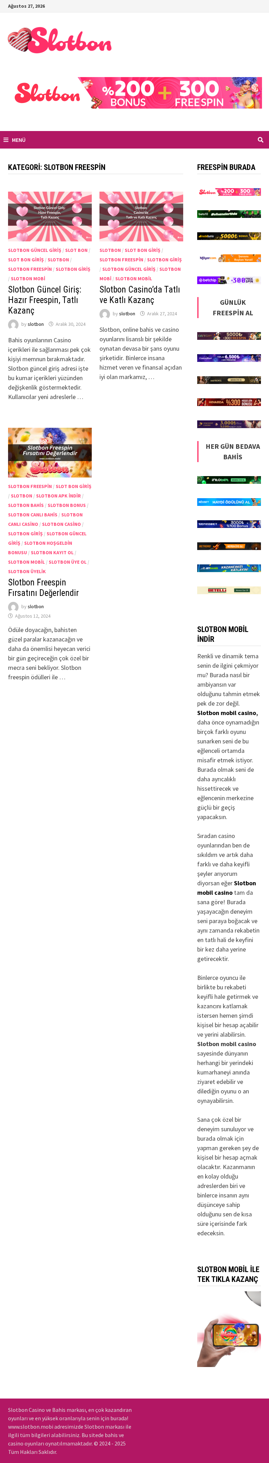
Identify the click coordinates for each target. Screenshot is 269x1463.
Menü (18, 139)
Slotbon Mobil (133, 278)
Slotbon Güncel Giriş (34, 250)
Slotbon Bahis (26, 505)
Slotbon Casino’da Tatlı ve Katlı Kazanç (139, 294)
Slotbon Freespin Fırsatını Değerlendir (43, 587)
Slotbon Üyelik (27, 571)
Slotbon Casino (61, 524)
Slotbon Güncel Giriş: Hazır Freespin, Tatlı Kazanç (44, 300)
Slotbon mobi (28, 278)
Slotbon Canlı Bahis (32, 514)
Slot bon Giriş (26, 259)
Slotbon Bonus (67, 505)
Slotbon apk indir (58, 496)
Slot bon (76, 250)
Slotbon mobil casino (226, 713)
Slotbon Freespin (30, 269)
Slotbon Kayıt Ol (52, 552)
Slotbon (58, 259)
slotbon (36, 324)
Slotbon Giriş (73, 269)
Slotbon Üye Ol (68, 562)
